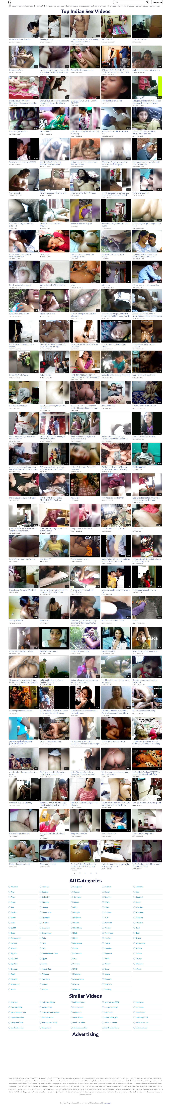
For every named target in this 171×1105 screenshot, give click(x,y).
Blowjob (14, 979)
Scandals (108, 979)
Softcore (139, 887)
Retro (107, 969)
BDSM (13, 928)
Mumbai (108, 887)
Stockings (140, 912)
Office (107, 902)
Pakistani (108, 923)
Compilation (46, 912)
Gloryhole (77, 897)
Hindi (75, 938)
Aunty (13, 917)
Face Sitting (46, 969)
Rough (107, 974)
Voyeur (138, 959)
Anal (12, 892)
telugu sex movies (71, 6)
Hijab (75, 933)
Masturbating (78, 979)
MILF (75, 969)
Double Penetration (50, 953)
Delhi (44, 938)
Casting (45, 892)
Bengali (14, 943)
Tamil (138, 928)
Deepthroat (46, 933)
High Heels (77, 928)
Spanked (139, 897)
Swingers (139, 923)
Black (13, 974)
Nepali (107, 892)
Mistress (76, 989)
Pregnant (108, 953)
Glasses (76, 892)
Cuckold (45, 923)
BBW (13, 923)
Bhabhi (13, 948)
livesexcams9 (106, 1103)
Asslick (13, 912)
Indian (75, 948)
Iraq (74, 959)
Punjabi (107, 964)
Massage (76, 974)
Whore (138, 969)
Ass (12, 907)
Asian (13, 902)
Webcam (139, 964)
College (45, 907)
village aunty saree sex (125, 6)
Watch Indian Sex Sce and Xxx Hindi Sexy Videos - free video (34, 6)
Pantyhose (109, 933)
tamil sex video (154, 6)
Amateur (14, 887)
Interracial (77, 953)
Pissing (107, 943)
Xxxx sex (60, 6)
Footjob (45, 989)
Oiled (107, 907)
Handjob (76, 912)
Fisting (44, 984)
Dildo (44, 948)
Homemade (77, 943)
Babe (13, 933)
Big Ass (14, 953)
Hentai (76, 923)
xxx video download (86, 6)
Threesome (140, 943)
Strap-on (139, 917)
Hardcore (77, 917)
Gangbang (77, 887)
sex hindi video (100, 6)
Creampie (46, 917)
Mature (76, 984)
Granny (76, 902)
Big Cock (14, 959)
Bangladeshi (15, 938)
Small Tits (108, 984)
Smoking (108, 989)
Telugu (138, 938)
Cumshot (45, 928)
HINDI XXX (111, 6)
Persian (107, 938)
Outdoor (108, 912)
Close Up (45, 902)
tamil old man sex (141, 6)
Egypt (44, 959)
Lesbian (76, 964)
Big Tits (14, 964)
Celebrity (45, 897)
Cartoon (45, 887)
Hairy (75, 907)
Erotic (44, 964)
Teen (138, 933)
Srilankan (139, 907)
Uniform (139, 953)
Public (107, 959)
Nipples (107, 897)
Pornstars (108, 948)
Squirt (138, 902)
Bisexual (14, 969)
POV (106, 917)
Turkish (139, 948)
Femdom (45, 974)
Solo (137, 892)
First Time (46, 979)
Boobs (13, 989)
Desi (44, 943)
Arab (13, 897)
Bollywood (15, 984)
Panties (108, 928)
